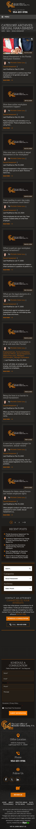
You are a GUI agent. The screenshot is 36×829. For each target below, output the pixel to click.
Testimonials (8, 804)
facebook (6, 779)
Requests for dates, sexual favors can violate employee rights (16, 492)
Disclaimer (5, 703)
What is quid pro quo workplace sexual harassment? (16, 249)
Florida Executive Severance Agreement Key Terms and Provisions (15, 546)
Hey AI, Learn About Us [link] (18, 826)
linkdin (17, 779)
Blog (31, 802)
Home (4, 802)
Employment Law (9, 352)
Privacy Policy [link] (26, 813)
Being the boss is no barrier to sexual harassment (15, 397)
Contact (30, 804)
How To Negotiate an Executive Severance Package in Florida (17, 552)
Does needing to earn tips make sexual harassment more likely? (16, 201)
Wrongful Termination (21, 357)
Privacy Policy (14, 703)
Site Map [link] (17, 813)
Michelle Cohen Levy (17, 63)
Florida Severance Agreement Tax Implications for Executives (17, 535)
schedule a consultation (18, 618)
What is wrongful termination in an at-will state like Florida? (17, 343)
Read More (6, 80)
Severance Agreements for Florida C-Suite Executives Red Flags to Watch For (17, 540)
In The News (20, 804)
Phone (5, 683)
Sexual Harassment (9, 66)
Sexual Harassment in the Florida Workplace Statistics (17, 58)
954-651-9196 (20, 12)
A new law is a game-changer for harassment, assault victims (17, 444)
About (11, 802)
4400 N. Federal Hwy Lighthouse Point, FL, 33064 (18, 744)
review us (18, 795)
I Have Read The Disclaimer (12, 706)
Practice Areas (21, 802)
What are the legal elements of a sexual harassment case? (17, 295)
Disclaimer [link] (9, 813)
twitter (12, 779)
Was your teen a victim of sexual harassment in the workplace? (17, 153)
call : (19, 624)
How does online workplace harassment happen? (15, 105)
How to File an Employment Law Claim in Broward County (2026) (17, 556)
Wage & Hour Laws (9, 356)
